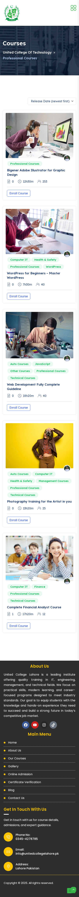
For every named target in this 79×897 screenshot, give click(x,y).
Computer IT (19, 259)
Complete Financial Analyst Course (34, 607)
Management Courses (54, 481)
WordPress (53, 266)
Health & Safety (45, 259)
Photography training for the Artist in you (39, 501)
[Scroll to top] (73, 889)
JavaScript (42, 364)
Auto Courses (19, 364)
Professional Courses (24, 163)
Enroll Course (18, 193)
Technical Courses (22, 378)
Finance (39, 586)
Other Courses (20, 371)
